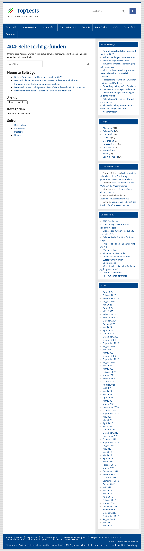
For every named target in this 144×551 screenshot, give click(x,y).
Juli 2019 (107, 448)
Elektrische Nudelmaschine (65, 540)
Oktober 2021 (109, 381)
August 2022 (109, 362)
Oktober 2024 (109, 320)
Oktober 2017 (109, 512)
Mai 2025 (107, 304)
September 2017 (111, 516)
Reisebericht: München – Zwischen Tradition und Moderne (42, 90)
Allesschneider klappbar (74, 537)
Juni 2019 (107, 452)
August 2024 (109, 323)
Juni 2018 (107, 490)
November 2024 (111, 317)
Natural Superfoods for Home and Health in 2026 (38, 77)
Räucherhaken (110, 250)
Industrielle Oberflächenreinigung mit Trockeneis (37, 83)
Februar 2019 (109, 464)
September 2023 (111, 343)
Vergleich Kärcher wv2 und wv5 (106, 537)
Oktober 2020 (109, 410)
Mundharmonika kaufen (114, 253)
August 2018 (109, 484)
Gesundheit (130, 27)
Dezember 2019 (110, 432)
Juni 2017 (107, 525)
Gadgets (86, 27)
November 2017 (111, 509)
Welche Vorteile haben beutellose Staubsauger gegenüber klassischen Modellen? (118, 176)
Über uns (10, 34)
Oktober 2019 (109, 439)
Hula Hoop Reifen (13, 537)
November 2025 (111, 298)
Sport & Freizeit (68, 27)
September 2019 (111, 442)
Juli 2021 (107, 388)
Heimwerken (48, 27)
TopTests (28, 10)
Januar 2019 (109, 468)
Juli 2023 (107, 349)
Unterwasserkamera (112, 272)
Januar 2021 (109, 404)
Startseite (18, 131)
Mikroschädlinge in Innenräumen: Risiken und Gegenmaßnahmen (46, 80)
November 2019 (111, 436)
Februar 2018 (109, 500)
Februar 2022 (109, 372)
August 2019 (109, 445)
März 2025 (108, 311)
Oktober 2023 (109, 339)
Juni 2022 (107, 365)
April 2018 (108, 496)
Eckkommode (109, 262)
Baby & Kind (101, 27)
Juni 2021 (107, 391)
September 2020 (111, 413)
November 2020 (111, 407)
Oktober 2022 (109, 356)
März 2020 (108, 426)
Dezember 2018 (110, 471)
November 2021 (111, 378)
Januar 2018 (109, 503)
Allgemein (107, 128)
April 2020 (108, 423)
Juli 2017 (107, 522)
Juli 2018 (107, 487)
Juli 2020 (107, 416)
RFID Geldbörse (110, 221)
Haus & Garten (29, 27)
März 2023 (108, 352)
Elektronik (10, 27)
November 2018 (111, 474)
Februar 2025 (109, 314)
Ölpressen (32, 537)
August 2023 (109, 346)
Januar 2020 (109, 429)
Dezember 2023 (110, 336)
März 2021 (108, 400)
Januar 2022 (109, 375)
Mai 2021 (107, 394)
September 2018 (111, 480)
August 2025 (109, 301)
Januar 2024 (109, 333)
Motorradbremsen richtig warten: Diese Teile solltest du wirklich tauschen (49, 87)
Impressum (19, 128)
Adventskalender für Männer (117, 256)
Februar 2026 (109, 295)
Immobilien (108, 150)
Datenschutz (20, 124)
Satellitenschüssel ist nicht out (114, 198)
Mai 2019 (107, 455)
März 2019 (108, 461)
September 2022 (111, 359)
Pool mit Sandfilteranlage (115, 275)
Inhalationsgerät (50, 537)
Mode (115, 27)
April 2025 (108, 307)
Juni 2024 (107, 327)
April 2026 (108, 291)
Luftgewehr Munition (113, 259)
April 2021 (108, 397)
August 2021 (109, 384)
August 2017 (109, 519)
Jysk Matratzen (110, 111)
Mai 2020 (107, 420)
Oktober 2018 (109, 477)
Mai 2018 (107, 493)
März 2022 (108, 368)
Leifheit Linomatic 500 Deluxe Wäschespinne (26, 540)
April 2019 (108, 458)
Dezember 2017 (110, 506)
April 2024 (108, 330)
